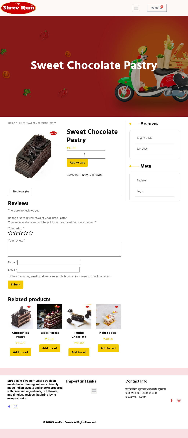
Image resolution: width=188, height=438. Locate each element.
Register (142, 181)
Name (12, 262)
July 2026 (142, 149)
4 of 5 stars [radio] (26, 233)
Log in (140, 191)
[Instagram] (15, 406)
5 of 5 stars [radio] (31, 233)
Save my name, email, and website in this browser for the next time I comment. (61, 276)
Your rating (16, 229)
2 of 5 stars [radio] (15, 233)
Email (12, 270)
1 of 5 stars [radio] (10, 233)
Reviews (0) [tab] (21, 192)
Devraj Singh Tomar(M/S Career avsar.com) (121, 422)
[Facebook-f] (9, 406)
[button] (136, 8)
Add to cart (77, 163)
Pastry (21, 123)
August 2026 (144, 138)
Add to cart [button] (20, 352)
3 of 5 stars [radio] (20, 233)
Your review (16, 241)
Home (11, 123)
